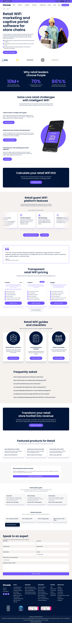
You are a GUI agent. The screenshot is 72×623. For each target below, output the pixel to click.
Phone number (6, 552)
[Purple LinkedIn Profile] (4, 594)
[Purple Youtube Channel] (6, 594)
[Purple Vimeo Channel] (8, 594)
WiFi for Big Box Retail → (27, 518)
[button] (14, 5)
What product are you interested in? (10, 557)
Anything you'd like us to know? (9, 562)
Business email (39, 546)
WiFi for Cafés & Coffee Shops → (59, 519)
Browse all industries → (11, 524)
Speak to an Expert (36, 573)
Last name (38, 541)
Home (4, 9)
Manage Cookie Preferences (36, 621)
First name (5, 541)
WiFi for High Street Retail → (12, 519)
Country (38, 552)
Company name (6, 546)
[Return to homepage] (7, 5)
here (47, 620)
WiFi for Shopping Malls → (44, 518)
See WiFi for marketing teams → (36, 476)
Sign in (68, 1)
